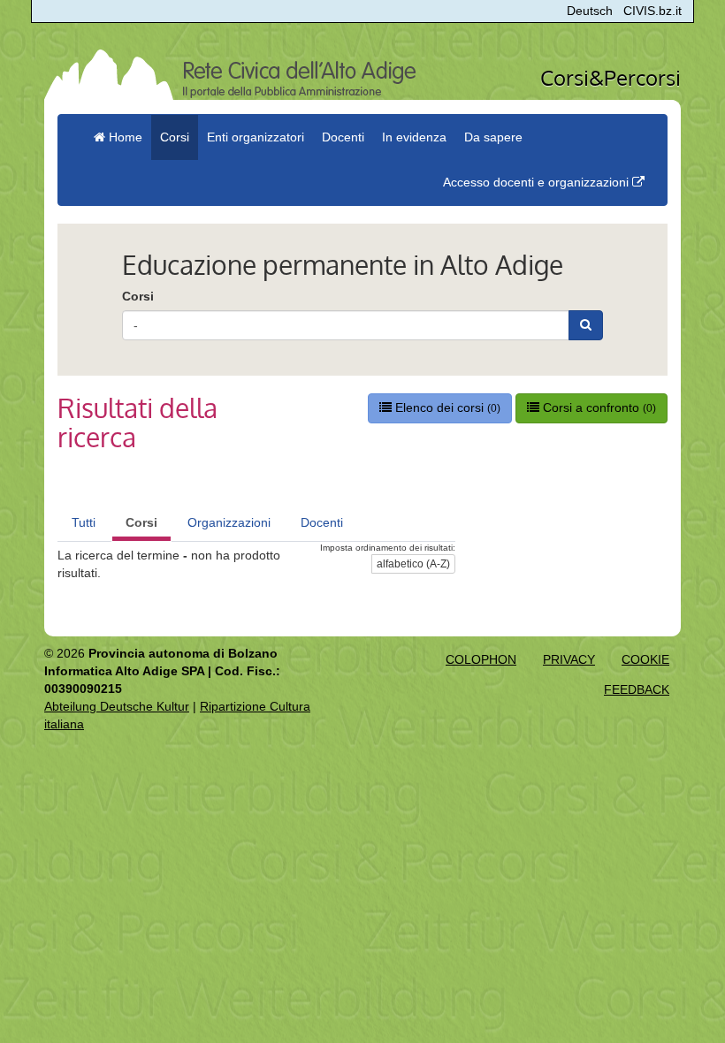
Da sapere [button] (493, 137)
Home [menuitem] (123, 137)
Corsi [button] (174, 137)
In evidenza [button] (414, 137)
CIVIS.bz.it (652, 11)
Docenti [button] (343, 137)
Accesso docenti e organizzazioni (537, 182)
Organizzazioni (229, 522)
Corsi (138, 296)
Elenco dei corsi (446, 407)
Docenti (322, 522)
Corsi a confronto (597, 407)
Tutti (83, 522)
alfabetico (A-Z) (413, 564)
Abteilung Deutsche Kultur (116, 706)
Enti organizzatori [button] (255, 137)
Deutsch (590, 11)
